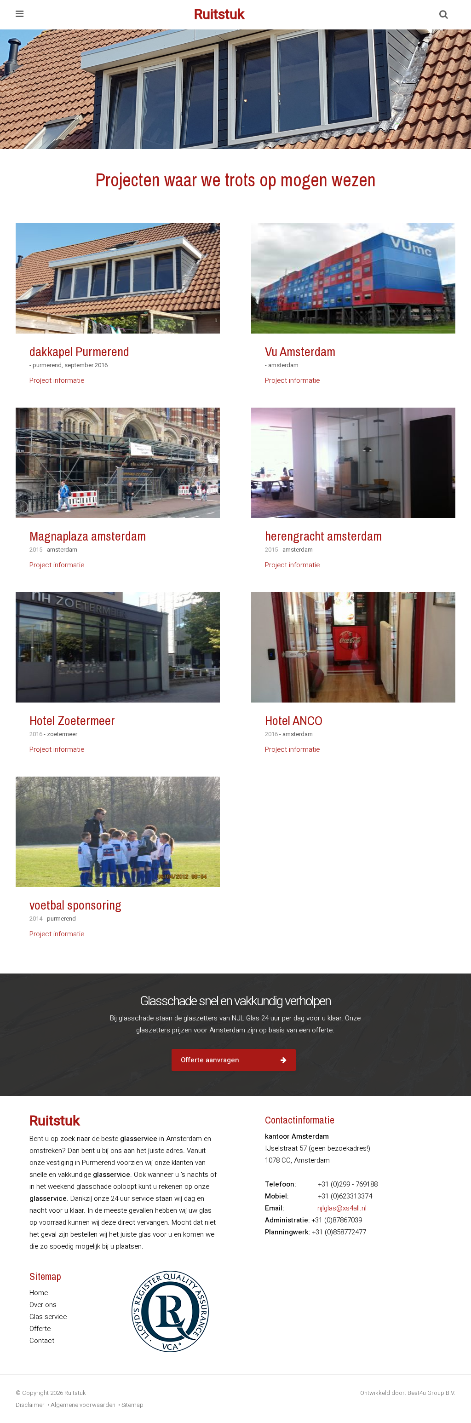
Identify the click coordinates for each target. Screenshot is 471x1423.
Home (38, 1293)
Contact (41, 1341)
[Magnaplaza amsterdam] (118, 463)
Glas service (48, 1317)
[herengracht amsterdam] (353, 463)
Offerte (40, 1329)
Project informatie (56, 380)
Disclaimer (30, 1404)
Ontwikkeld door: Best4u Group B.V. (407, 1392)
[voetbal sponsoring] (118, 832)
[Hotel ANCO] (353, 647)
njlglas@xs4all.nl (342, 1208)
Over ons (43, 1305)
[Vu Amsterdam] (353, 278)
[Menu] (19, 15)
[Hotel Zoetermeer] (118, 647)
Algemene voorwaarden (83, 1404)
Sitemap (132, 1404)
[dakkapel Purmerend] (118, 278)
